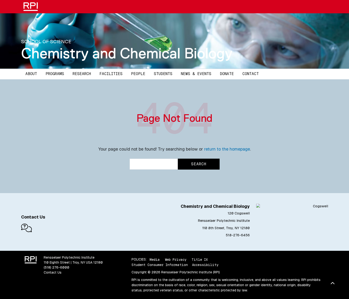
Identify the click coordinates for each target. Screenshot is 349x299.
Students (163, 73)
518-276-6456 (238, 235)
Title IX (200, 259)
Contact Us (52, 272)
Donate (227, 73)
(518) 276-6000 (56, 267)
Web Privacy (175, 259)
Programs (55, 73)
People (138, 73)
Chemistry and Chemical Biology (126, 53)
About (31, 73)
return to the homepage (227, 149)
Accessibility (205, 265)
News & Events (196, 73)
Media (155, 259)
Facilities (111, 73)
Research (82, 73)
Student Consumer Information (160, 265)
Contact (250, 73)
